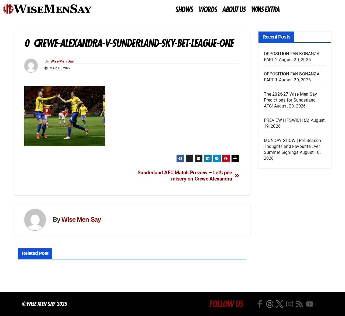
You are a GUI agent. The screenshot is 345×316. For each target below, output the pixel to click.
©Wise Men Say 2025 (44, 303)
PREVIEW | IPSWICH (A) (287, 120)
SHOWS (184, 9)
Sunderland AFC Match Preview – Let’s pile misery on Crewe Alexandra (184, 175)
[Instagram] (290, 304)
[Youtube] (309, 304)
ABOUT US (233, 9)
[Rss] (299, 304)
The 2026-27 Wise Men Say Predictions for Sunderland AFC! (290, 100)
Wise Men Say (62, 61)
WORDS (207, 9)
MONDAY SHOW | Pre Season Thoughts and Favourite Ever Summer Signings (292, 146)
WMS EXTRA (265, 9)
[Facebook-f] (260, 304)
